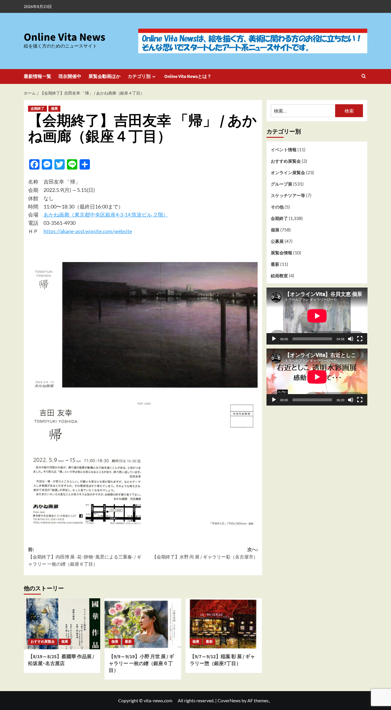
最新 (128, 641)
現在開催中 (69, 76)
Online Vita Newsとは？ (188, 76)
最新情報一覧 (37, 76)
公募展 (277, 241)
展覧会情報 (281, 252)
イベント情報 (284, 149)
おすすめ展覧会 (43, 641)
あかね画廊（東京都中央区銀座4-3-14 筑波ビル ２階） (106, 214)
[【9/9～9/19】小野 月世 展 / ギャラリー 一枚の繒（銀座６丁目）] (142, 623)
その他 (277, 206)
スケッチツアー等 (288, 195)
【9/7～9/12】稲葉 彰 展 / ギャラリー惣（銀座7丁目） (222, 660)
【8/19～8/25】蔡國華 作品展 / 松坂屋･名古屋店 (61, 660)
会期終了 (37, 108)
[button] (363, 77)
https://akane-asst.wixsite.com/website (88, 231)
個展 (54, 108)
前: (84, 556)
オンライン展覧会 (288, 172)
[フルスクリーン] (360, 338)
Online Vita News (64, 37)
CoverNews (229, 700)
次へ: (205, 553)
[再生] (274, 338)
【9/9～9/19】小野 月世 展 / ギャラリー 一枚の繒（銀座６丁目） (141, 663)
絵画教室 (279, 275)
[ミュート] (351, 338)
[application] (317, 316)
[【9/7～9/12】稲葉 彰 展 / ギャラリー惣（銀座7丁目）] (223, 623)
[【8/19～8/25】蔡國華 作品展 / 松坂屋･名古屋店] (62, 623)
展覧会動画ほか (104, 76)
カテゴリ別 (139, 76)
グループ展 (281, 183)
